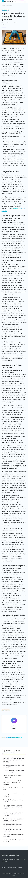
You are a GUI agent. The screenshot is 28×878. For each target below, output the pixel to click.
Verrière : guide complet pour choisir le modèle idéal (13, 830)
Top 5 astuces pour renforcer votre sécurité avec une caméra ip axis (14, 771)
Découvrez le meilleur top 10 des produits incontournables (14, 765)
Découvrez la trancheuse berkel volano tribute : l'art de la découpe (13, 824)
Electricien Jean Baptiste (10, 855)
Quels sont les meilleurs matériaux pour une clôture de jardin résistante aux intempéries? (13, 813)
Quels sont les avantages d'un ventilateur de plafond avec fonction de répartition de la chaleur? (14, 794)
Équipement (9, 5)
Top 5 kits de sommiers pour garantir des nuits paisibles (13, 835)
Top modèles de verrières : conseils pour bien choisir (13, 800)
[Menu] (24, 1)
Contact (20, 867)
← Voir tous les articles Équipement (12, 737)
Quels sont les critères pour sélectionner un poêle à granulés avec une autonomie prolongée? (14, 760)
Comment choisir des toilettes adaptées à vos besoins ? (13, 840)
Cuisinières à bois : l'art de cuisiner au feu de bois (14, 788)
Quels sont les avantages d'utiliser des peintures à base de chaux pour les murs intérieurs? (13, 806)
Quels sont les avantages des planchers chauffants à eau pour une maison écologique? (13, 782)
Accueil (3, 5)
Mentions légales (11, 867)
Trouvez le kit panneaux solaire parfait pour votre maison (13, 776)
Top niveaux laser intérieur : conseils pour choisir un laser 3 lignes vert (14, 819)
